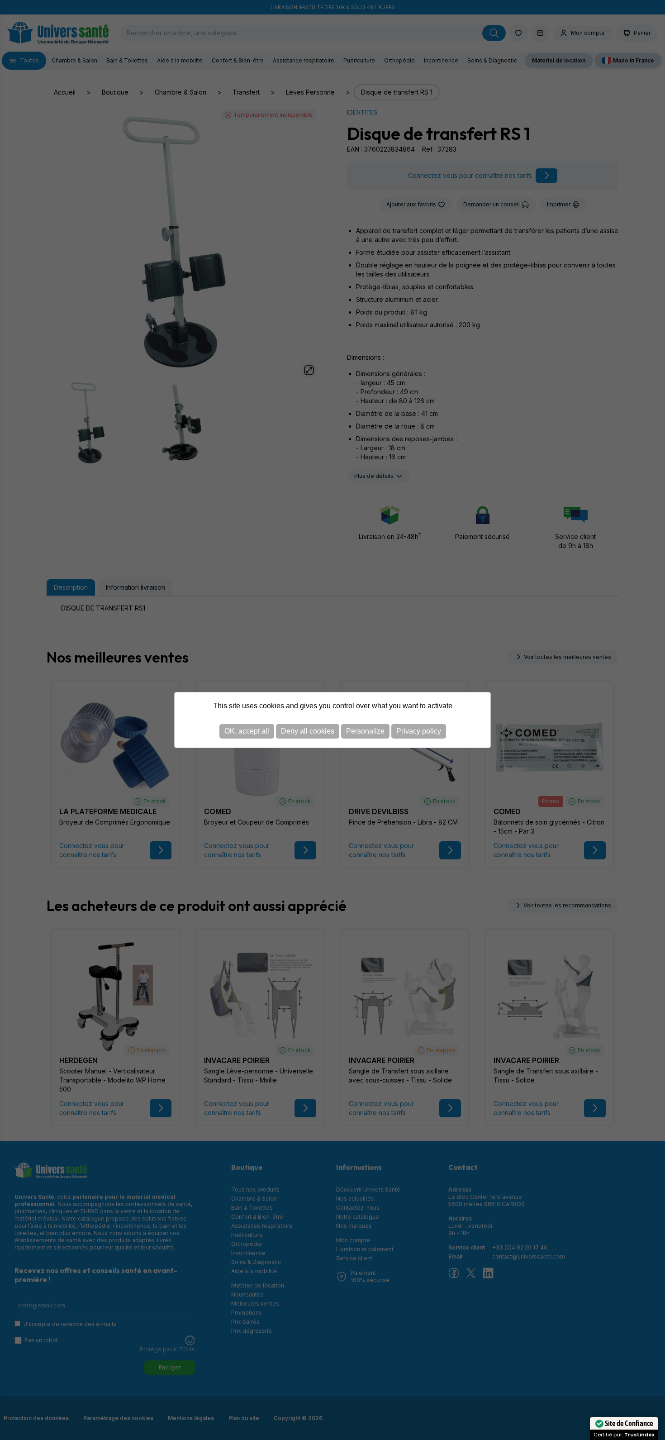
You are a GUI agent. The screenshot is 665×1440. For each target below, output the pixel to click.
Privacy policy (418, 731)
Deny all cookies (307, 731)
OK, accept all (246, 731)
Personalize (365, 731)
